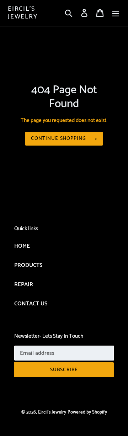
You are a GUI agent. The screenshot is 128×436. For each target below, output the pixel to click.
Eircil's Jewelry (23, 13)
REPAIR (23, 284)
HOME (22, 246)
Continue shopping (58, 139)
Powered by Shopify (87, 412)
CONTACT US (30, 304)
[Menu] (115, 13)
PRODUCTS (28, 265)
